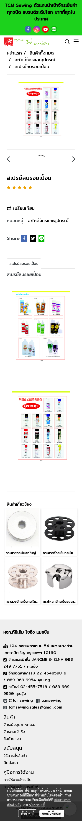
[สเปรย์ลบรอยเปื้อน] (41, 112)
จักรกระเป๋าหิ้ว (14, 731)
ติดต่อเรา (10, 763)
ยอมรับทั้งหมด (51, 813)
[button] (65, 41)
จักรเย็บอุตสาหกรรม (19, 724)
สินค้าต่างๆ (12, 738)
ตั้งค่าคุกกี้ (27, 813)
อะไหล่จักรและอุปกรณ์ (48, 220)
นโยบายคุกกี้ (37, 805)
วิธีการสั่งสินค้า (15, 756)
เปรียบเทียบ (23, 208)
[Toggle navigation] (76, 42)
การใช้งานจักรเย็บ (17, 780)
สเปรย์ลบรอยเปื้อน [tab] (23, 263)
